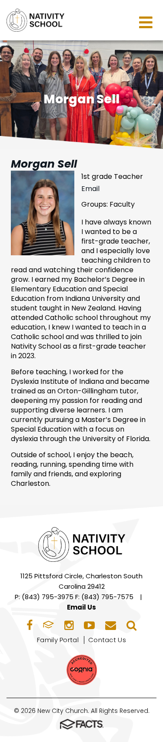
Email (90, 189)
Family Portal (58, 639)
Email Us (81, 607)
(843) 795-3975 (47, 596)
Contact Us (107, 639)
